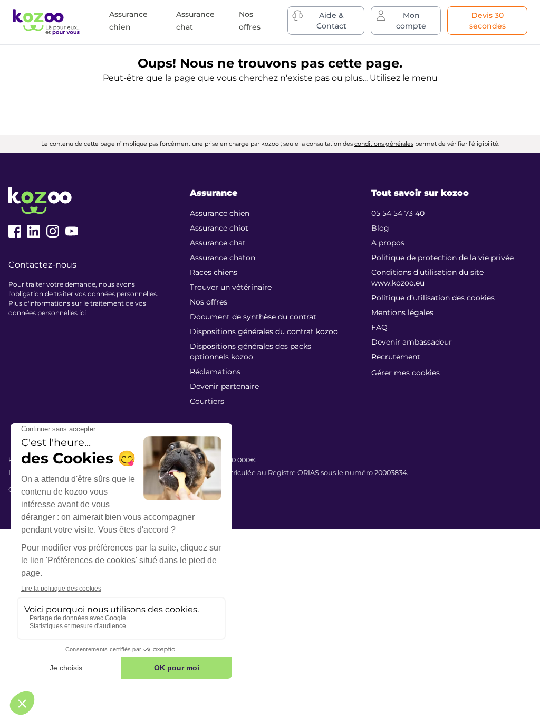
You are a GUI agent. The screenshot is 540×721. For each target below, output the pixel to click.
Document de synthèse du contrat (253, 316)
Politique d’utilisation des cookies (433, 297)
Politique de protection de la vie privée (442, 257)
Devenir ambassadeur (411, 342)
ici (82, 313)
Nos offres (208, 302)
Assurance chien (219, 213)
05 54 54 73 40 (398, 213)
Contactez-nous (42, 265)
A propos (387, 243)
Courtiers (207, 401)
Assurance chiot (219, 228)
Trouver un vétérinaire (231, 287)
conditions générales (383, 143)
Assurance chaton (222, 257)
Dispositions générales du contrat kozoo (264, 331)
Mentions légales (402, 312)
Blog (380, 228)
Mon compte (411, 21)
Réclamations (215, 371)
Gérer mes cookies (405, 372)
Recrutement (395, 357)
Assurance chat (218, 243)
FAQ (379, 327)
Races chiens (213, 272)
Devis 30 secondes (487, 21)
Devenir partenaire (224, 386)
